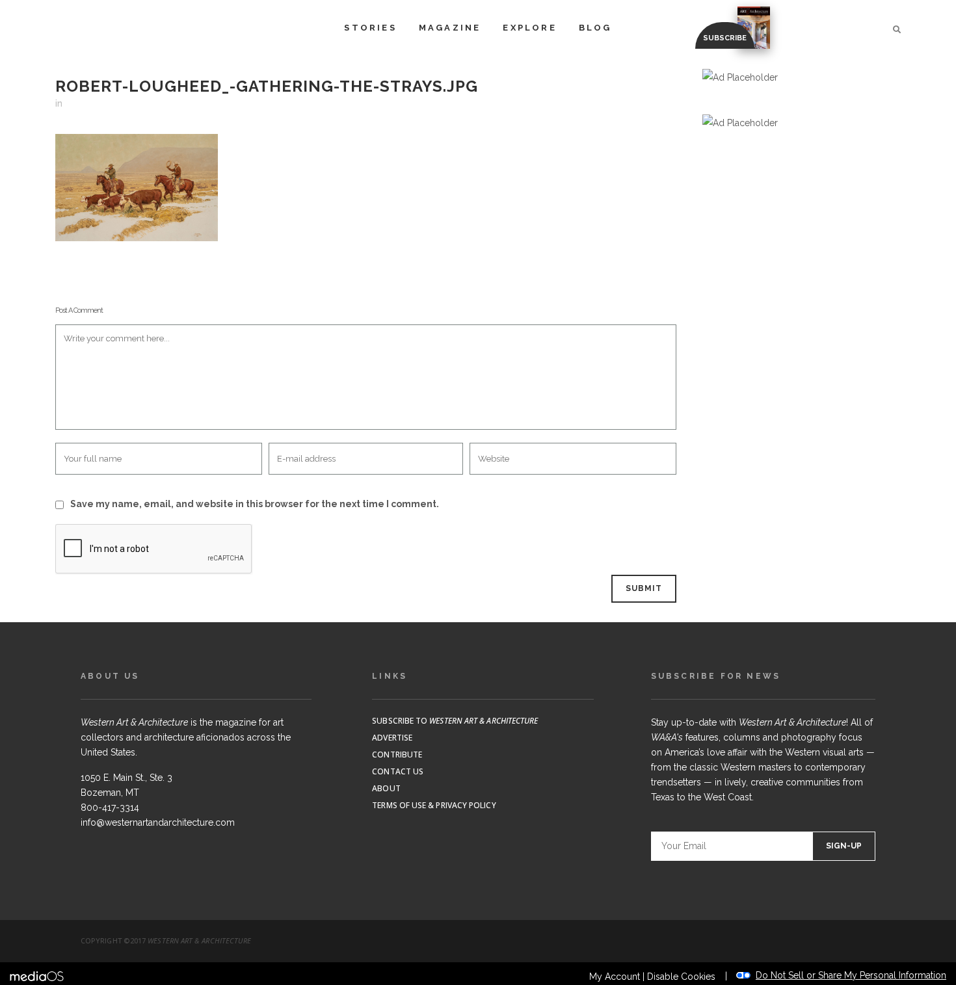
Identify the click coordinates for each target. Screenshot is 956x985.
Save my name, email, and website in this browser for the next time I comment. (254, 504)
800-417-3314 (110, 807)
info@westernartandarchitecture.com (158, 822)
